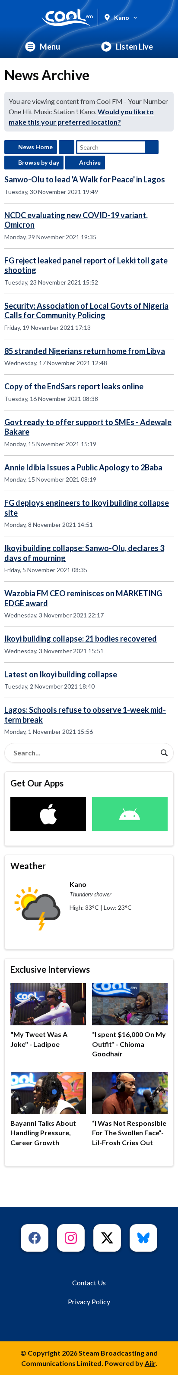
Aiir (150, 1363)
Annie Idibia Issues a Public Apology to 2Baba (83, 467)
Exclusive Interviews (50, 969)
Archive (90, 162)
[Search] (164, 753)
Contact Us (89, 1282)
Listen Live (134, 46)
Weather (28, 866)
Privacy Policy (89, 1301)
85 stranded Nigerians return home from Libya (84, 351)
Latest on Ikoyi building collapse (60, 674)
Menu (50, 46)
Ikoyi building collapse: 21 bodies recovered (80, 638)
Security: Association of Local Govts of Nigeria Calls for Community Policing (86, 310)
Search (152, 147)
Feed (66, 147)
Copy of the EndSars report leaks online (73, 386)
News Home (35, 146)
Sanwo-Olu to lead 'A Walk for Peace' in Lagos (84, 179)
